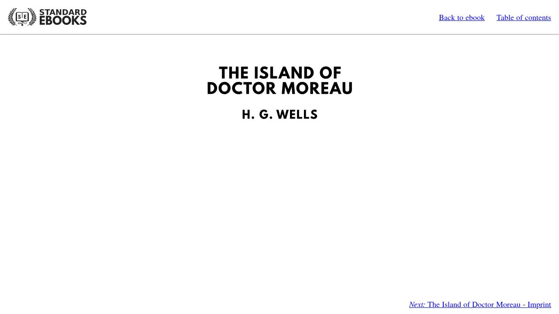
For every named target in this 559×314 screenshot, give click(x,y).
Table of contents (524, 17)
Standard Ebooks (47, 17)
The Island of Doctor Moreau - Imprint (480, 304)
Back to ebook (462, 17)
